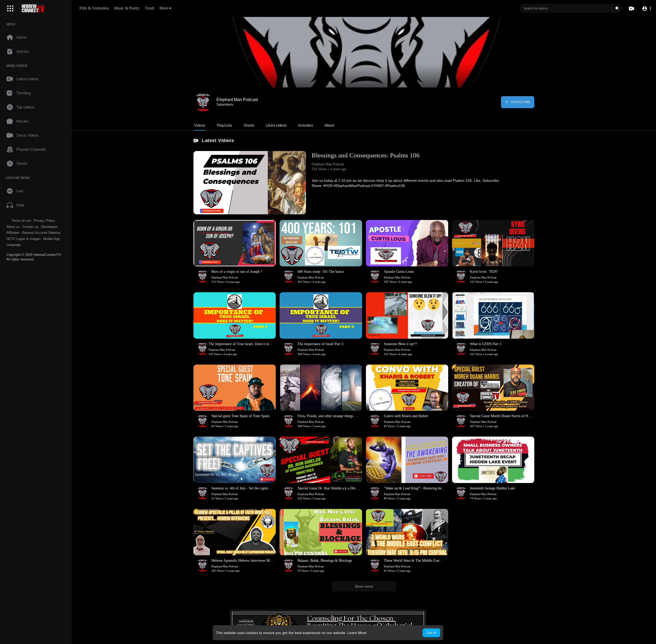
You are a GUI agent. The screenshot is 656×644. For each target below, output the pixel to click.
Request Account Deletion (41, 233)
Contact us (30, 227)
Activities (305, 125)
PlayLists (224, 125)
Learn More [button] (356, 633)
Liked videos (276, 125)
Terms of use (21, 221)
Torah (149, 8)
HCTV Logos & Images (23, 239)
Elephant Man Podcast (237, 99)
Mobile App (51, 239)
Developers (49, 227)
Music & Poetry (127, 8)
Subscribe (520, 102)
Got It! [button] (431, 633)
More (163, 8)
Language (13, 245)
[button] (646, 8)
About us (13, 227)
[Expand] (10, 8)
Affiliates (12, 233)
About (329, 125)
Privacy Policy (44, 221)
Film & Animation (94, 8)
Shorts (248, 125)
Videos (200, 125)
